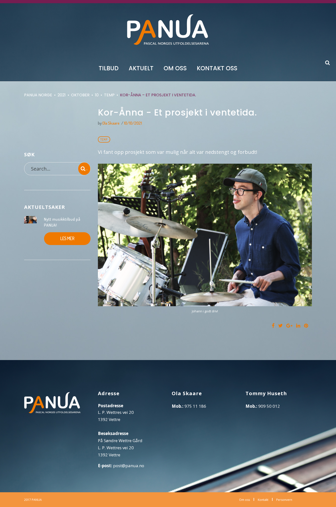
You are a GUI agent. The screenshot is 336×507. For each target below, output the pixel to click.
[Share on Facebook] (273, 326)
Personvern (284, 500)
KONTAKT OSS (217, 68)
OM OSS (175, 68)
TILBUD (109, 68)
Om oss (244, 500)
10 (97, 95)
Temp (109, 95)
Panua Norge (38, 95)
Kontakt (263, 500)
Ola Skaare (111, 123)
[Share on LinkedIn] (298, 326)
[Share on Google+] (289, 326)
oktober (80, 95)
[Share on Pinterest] (306, 326)
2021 (62, 95)
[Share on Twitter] (280, 326)
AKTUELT (141, 68)
